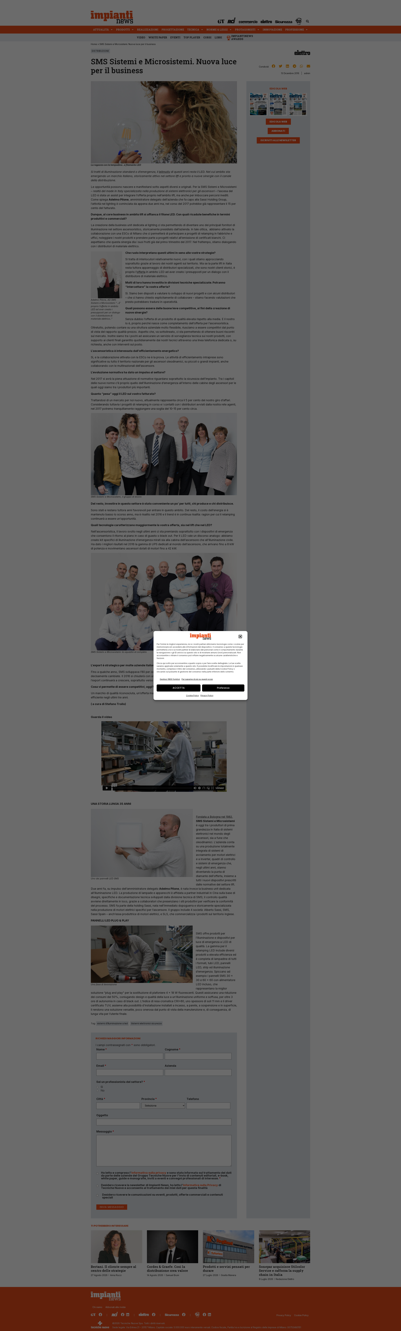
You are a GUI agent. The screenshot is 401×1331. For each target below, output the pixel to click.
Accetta (179, 687)
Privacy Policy (206, 695)
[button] (240, 636)
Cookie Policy (192, 695)
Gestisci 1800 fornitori (170, 679)
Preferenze (223, 687)
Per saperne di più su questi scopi (197, 679)
